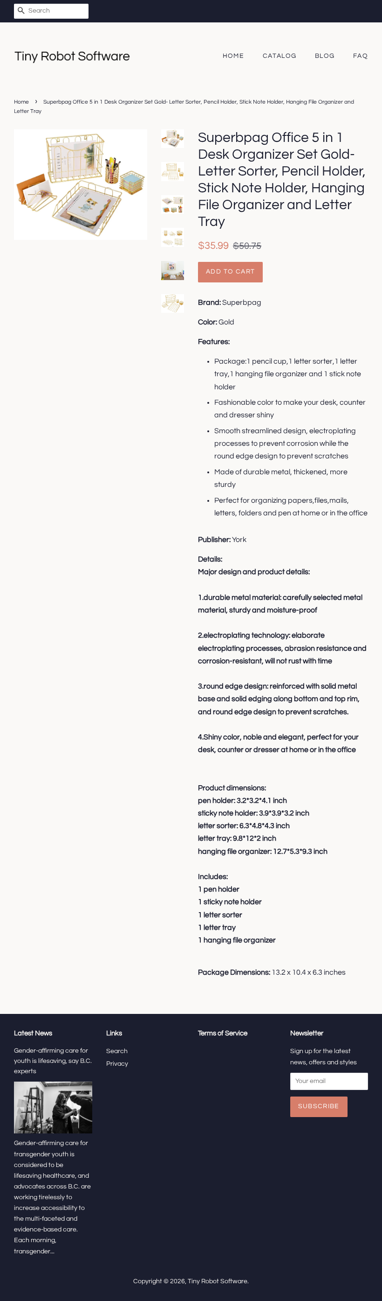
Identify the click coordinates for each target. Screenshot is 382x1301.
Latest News (33, 1033)
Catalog (280, 56)
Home (234, 56)
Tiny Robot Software (217, 1281)
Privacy (117, 1064)
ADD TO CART (230, 271)
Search (117, 1051)
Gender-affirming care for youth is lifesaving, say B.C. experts (53, 1061)
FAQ (360, 56)
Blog (325, 56)
